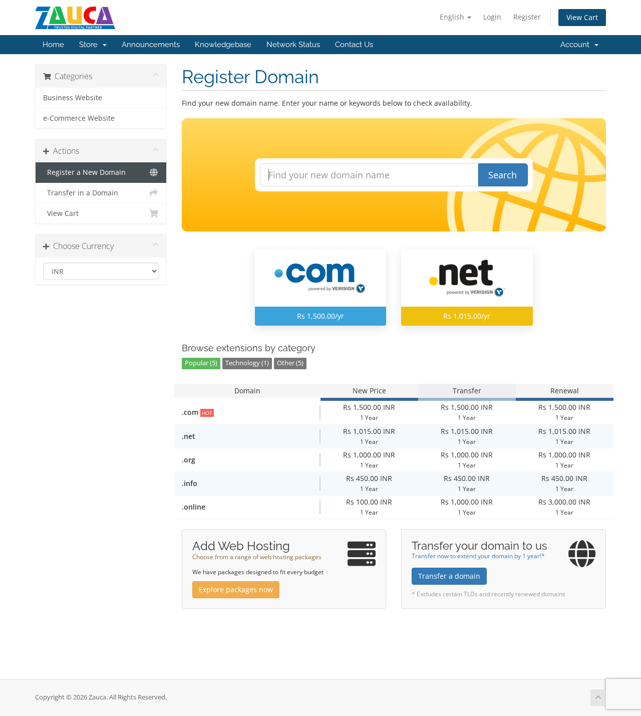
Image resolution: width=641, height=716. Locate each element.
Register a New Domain (84, 172)
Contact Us (354, 44)
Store (90, 44)
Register (527, 17)
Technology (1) (247, 363)
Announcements (151, 44)
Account (576, 44)
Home (53, 44)
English (453, 17)
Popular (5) (201, 363)
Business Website (72, 97)
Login (492, 17)
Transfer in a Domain (80, 192)
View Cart (582, 17)
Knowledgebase (223, 44)
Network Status (293, 44)
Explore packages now (236, 589)
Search (502, 175)
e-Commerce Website (79, 118)
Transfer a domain (449, 576)
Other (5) (290, 363)
